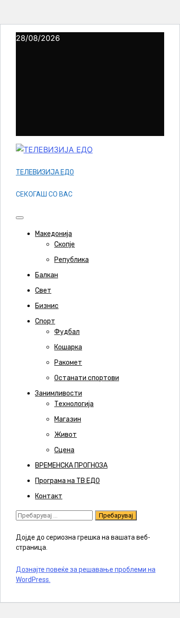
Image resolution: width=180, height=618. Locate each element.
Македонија (53, 234)
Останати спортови (86, 378)
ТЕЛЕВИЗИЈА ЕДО (45, 172)
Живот (65, 435)
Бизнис (47, 306)
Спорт (45, 321)
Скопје (64, 244)
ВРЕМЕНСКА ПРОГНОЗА (71, 465)
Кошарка (68, 347)
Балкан (46, 275)
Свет (43, 290)
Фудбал (67, 332)
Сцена (64, 450)
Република (71, 260)
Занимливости (58, 393)
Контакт (48, 496)
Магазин (67, 419)
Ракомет (68, 362)
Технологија (74, 404)
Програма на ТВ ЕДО (67, 481)
